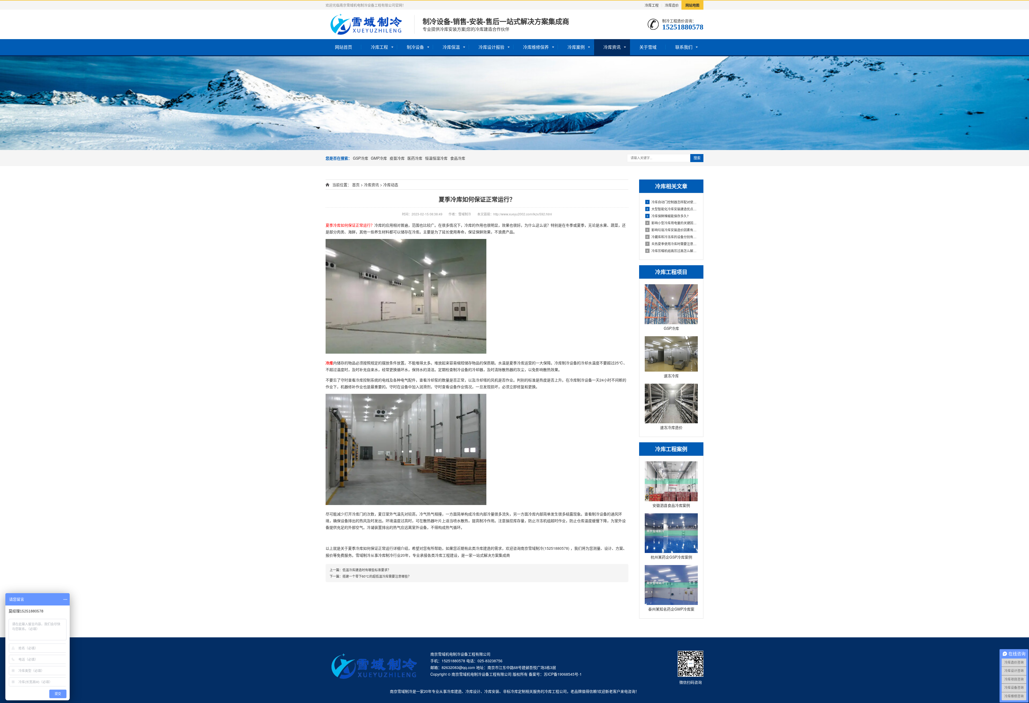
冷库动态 (390, 184)
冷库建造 (454, 691)
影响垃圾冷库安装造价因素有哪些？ (672, 229)
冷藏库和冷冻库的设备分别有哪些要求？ (672, 236)
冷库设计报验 (491, 47)
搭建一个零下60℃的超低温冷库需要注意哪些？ (376, 576)
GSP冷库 (360, 158)
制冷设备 (415, 47)
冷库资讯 (612, 47)
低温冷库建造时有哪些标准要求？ (366, 569)
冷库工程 (652, 5)
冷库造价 (672, 5)
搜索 (697, 158)
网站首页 (343, 47)
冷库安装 (491, 691)
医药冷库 (414, 158)
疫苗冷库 (397, 158)
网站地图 (692, 5)
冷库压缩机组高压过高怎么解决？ (672, 250)
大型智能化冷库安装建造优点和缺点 (672, 209)
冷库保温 (451, 47)
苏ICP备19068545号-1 (563, 674)
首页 (356, 184)
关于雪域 (648, 47)
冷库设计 (472, 691)
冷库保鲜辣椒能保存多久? (668, 216)
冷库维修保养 (536, 47)
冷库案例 (576, 47)
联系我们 (683, 47)
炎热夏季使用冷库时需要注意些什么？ (672, 243)
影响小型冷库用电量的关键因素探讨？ (672, 222)
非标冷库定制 (514, 691)
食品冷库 (457, 158)
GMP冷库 (379, 158)
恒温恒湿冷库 (436, 158)
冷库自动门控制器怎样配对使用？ (672, 202)
